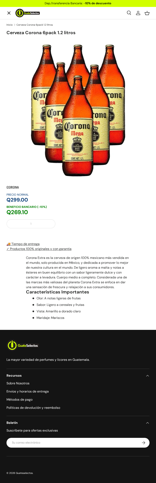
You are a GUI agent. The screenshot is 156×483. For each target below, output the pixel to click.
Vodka (15, 72)
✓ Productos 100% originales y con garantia (39, 249)
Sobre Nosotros (17, 383)
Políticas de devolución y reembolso (33, 408)
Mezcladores (20, 102)
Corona (12, 187)
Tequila (15, 57)
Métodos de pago (19, 399)
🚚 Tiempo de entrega (23, 244)
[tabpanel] (78, 287)
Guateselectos (24, 473)
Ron (13, 131)
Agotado (104, 224)
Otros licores (20, 116)
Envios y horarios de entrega (27, 391)
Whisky (16, 42)
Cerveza (16, 87)
